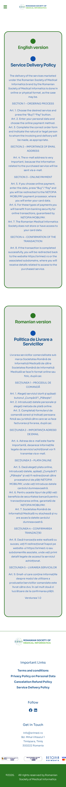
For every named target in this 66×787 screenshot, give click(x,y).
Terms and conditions (33, 670)
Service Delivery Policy (33, 687)
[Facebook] (30, 710)
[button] (5, 6)
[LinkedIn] (35, 710)
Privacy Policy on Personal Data (33, 676)
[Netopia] (10, 758)
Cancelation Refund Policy (33, 682)
